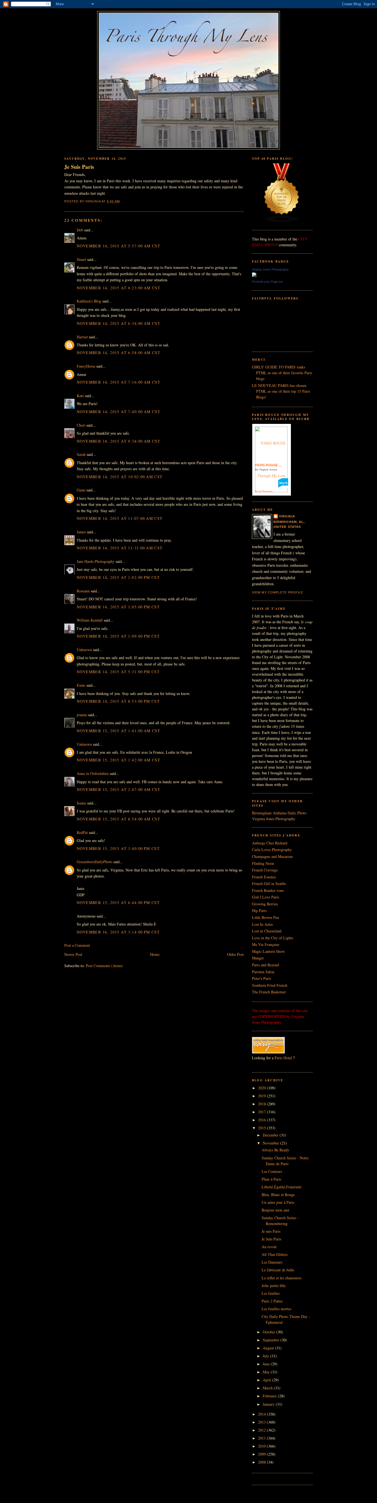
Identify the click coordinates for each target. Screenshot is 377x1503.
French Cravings (265, 870)
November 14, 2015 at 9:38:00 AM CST (118, 441)
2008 (262, 1462)
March (268, 1387)
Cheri (81, 425)
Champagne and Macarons (272, 856)
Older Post (235, 954)
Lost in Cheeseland (267, 931)
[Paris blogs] (282, 221)
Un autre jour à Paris (278, 1202)
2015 (262, 1127)
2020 (262, 1087)
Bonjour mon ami (275, 1210)
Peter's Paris (261, 978)
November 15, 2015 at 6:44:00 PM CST (118, 902)
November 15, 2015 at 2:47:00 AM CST (118, 789)
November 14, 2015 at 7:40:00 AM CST (118, 411)
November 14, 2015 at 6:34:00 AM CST (118, 323)
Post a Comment (77, 945)
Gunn (81, 490)
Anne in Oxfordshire (93, 773)
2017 (262, 1111)
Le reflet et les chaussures (281, 1277)
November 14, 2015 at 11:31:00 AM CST (120, 547)
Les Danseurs (272, 1262)
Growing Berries (265, 903)
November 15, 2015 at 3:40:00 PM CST (118, 848)
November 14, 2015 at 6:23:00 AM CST (118, 287)
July (266, 1355)
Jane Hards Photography (96, 561)
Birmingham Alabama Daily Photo (279, 812)
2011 (262, 1438)
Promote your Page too (267, 281)
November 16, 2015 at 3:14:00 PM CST (118, 932)
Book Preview (263, 491)
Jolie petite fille (274, 1285)
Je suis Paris (271, 1231)
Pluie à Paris (271, 1179)
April (267, 1379)
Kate (80, 395)
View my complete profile (277, 592)
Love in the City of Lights (272, 937)
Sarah (81, 454)
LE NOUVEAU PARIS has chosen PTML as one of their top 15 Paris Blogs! (281, 391)
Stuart (81, 259)
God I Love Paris (265, 897)
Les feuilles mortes (276, 1308)
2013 (262, 1422)
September (271, 1339)
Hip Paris (259, 910)
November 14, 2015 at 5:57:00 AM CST (118, 245)
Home (155, 954)
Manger (258, 958)
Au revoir (269, 1246)
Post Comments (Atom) (104, 965)
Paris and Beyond (265, 964)
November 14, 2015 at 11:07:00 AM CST (120, 518)
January (269, 1404)
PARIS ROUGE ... (268, 465)
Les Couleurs (272, 1171)
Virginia (287, 516)
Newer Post (73, 954)
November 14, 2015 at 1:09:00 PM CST (118, 636)
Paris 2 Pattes (272, 1301)
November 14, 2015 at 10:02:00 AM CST (120, 476)
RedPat (82, 832)
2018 (262, 1103)
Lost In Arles (262, 924)
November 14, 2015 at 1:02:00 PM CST (118, 577)
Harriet (82, 336)
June (267, 1363)
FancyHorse (86, 366)
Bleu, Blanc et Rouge (278, 1194)
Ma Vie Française (265, 944)
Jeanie (81, 803)
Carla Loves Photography (272, 849)
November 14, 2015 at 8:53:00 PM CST (118, 701)
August (269, 1347)
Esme (81, 685)
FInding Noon (263, 863)
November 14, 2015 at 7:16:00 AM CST (118, 382)
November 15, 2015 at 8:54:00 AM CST (118, 819)
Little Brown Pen (265, 917)
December (271, 1135)
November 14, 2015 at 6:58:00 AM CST (118, 352)
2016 (262, 1119)
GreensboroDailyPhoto (94, 861)
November (271, 1143)
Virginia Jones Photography (270, 269)
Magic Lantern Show (268, 951)
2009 (262, 1454)
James (81, 531)
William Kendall (90, 620)
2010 (262, 1446)
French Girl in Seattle (269, 883)
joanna (82, 714)
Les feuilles (271, 1293)
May (267, 1371)
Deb (80, 229)
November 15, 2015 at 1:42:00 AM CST (118, 760)
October (269, 1331)
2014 (262, 1414)
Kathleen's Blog (89, 301)
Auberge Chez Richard (269, 843)
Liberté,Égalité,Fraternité (281, 1186)
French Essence (264, 876)
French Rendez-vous (268, 890)
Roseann (83, 590)
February (270, 1395)
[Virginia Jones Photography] (254, 275)
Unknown (84, 649)
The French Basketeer (269, 991)
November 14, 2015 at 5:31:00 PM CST (118, 671)
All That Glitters (275, 1254)
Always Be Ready (275, 1149)
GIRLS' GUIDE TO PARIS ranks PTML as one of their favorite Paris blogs (282, 372)
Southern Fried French (269, 985)
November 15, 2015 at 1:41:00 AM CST (118, 730)
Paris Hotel (283, 1057)
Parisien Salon (263, 971)
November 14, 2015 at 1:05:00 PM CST (118, 606)
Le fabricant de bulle (278, 1269)
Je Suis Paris (79, 167)
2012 (262, 1430)
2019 (262, 1095)
